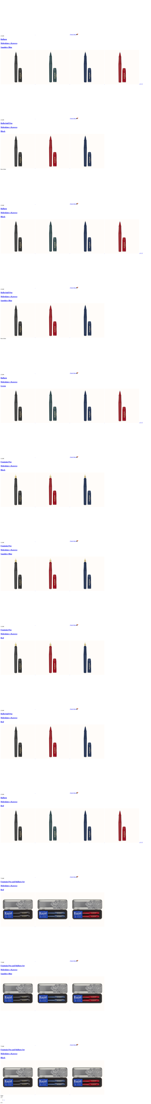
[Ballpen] (35, 34)
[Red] (122, 84)
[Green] (52, 84)
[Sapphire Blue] (87, 84)
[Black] (18, 84)
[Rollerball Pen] (35, 118)
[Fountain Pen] (35, 457)
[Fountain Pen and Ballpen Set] (35, 877)
